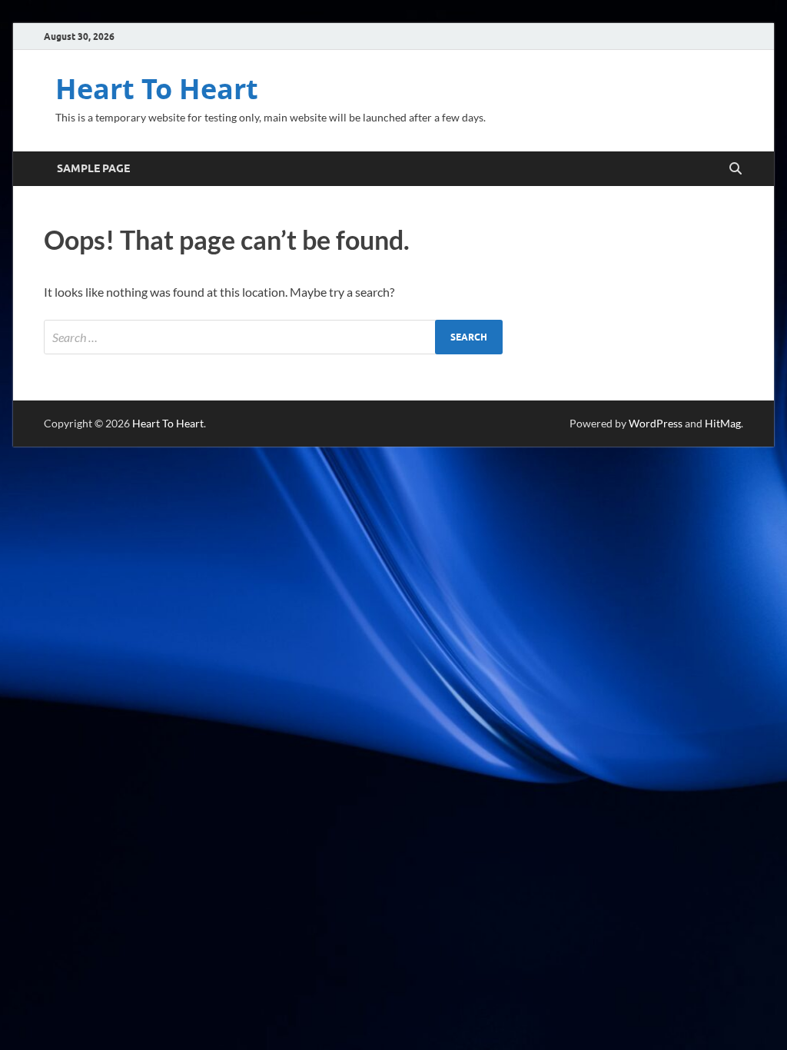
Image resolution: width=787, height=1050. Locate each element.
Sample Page (93, 168)
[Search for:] (273, 337)
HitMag (723, 423)
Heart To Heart (156, 89)
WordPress (655, 423)
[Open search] (735, 169)
